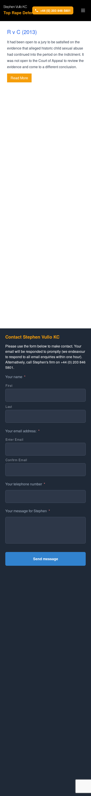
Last (9, 406)
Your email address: (22, 431)
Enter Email (14, 439)
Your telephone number (25, 484)
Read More (19, 77)
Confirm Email (16, 460)
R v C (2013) (22, 32)
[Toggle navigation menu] (83, 10)
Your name (15, 377)
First (9, 385)
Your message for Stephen (27, 511)
